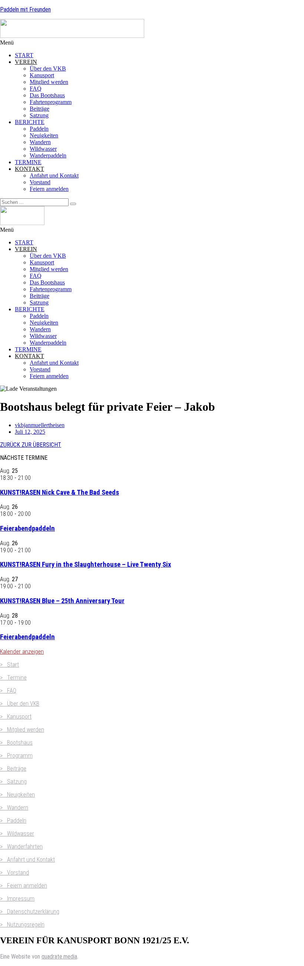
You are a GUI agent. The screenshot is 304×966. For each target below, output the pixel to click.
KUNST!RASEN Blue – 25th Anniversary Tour (62, 601)
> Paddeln (13, 820)
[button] (152, 42)
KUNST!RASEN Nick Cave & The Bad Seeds (59, 492)
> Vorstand (14, 872)
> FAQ (8, 690)
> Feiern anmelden (23, 885)
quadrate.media (59, 956)
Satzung (39, 115)
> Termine (13, 677)
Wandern (40, 142)
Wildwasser (43, 149)
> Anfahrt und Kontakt (27, 859)
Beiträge (39, 108)
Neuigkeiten (44, 135)
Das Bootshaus (47, 95)
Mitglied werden (49, 82)
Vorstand (40, 182)
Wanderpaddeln (48, 155)
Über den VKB (48, 68)
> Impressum (17, 898)
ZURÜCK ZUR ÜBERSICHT (30, 444)
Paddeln (39, 129)
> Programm (16, 755)
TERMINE (28, 162)
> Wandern (14, 807)
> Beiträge (13, 768)
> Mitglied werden (22, 729)
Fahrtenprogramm (51, 102)
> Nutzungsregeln (22, 924)
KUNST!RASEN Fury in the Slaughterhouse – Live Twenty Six (85, 564)
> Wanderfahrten (21, 846)
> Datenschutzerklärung (29, 911)
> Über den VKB (19, 703)
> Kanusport (16, 716)
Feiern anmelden (49, 189)
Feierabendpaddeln (27, 528)
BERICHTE (29, 122)
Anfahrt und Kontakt (54, 175)
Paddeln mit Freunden (25, 9)
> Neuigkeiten (17, 794)
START (24, 55)
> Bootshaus (16, 742)
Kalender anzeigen (22, 651)
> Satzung (13, 781)
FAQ (36, 88)
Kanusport (42, 75)
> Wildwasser (17, 833)
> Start (9, 664)
